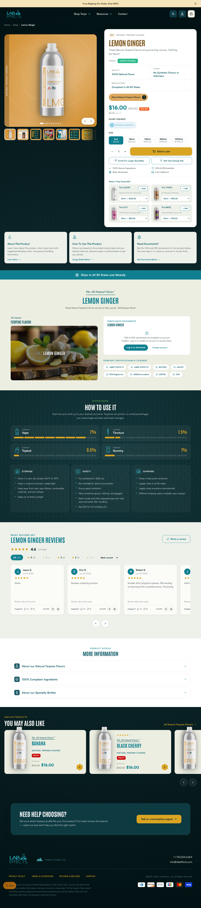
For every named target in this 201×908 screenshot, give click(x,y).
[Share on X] (58, 609)
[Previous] (183, 782)
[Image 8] (58, 123)
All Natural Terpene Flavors (178, 724)
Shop (15, 25)
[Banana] (45, 752)
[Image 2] (45, 123)
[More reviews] (105, 623)
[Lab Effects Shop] (13, 14)
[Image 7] (56, 123)
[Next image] (91, 121)
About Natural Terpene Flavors (126, 97)
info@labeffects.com (181, 861)
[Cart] (191, 13)
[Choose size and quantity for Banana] (80, 767)
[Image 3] (47, 123)
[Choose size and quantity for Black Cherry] (165, 767)
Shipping (90, 876)
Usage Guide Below (81, 259)
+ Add (142, 188)
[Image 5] (51, 123)
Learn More (13, 259)
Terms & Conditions (42, 876)
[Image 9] (60, 123)
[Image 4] (49, 123)
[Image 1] (41, 123)
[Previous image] (85, 121)
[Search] (173, 13)
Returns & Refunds (69, 876)
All (16, 557)
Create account (159, 347)
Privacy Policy (17, 876)
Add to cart (163, 151)
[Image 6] (53, 123)
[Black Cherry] (130, 752)
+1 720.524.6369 (182, 857)
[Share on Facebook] (53, 609)
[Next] (193, 782)
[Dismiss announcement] (195, 3)
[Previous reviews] (95, 623)
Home (7, 25)
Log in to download (136, 347)
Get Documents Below (147, 259)
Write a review (178, 538)
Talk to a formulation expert (157, 819)
